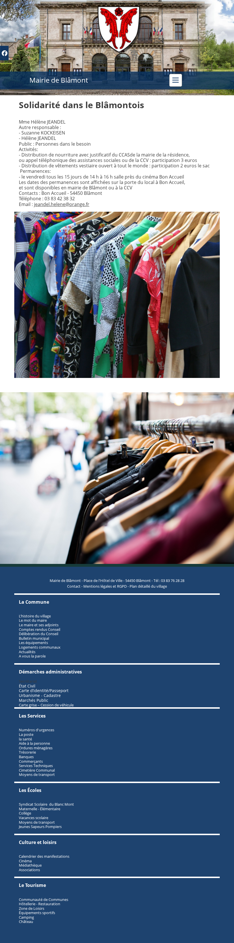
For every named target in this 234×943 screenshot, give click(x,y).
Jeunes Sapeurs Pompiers (40, 826)
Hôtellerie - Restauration (39, 903)
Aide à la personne (34, 743)
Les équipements (33, 642)
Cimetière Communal (37, 770)
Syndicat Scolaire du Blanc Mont (46, 804)
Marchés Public (33, 700)
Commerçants (31, 761)
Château (26, 921)
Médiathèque (30, 865)
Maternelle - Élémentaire (39, 808)
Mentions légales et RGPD (105, 586)
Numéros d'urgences (36, 729)
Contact (73, 586)
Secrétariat (28, 681)
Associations (29, 869)
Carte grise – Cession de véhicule (46, 705)
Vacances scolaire (33, 817)
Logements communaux (39, 647)
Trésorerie (27, 752)
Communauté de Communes (43, 899)
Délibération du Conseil (38, 633)
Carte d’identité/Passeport (43, 690)
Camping (26, 917)
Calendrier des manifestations (44, 856)
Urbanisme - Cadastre (40, 695)
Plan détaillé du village (148, 586)
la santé (25, 739)
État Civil (28, 686)
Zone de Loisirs (31, 908)
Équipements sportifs (37, 912)
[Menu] (175, 80)
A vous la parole (32, 656)
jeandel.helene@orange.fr (61, 204)
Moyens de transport (37, 774)
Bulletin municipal (34, 638)
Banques (26, 756)
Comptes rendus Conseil (39, 629)
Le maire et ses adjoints (38, 624)
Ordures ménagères (36, 747)
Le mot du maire (33, 620)
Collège (25, 813)
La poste (26, 734)
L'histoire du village (35, 616)
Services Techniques (36, 765)
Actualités (27, 651)
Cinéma (25, 860)
